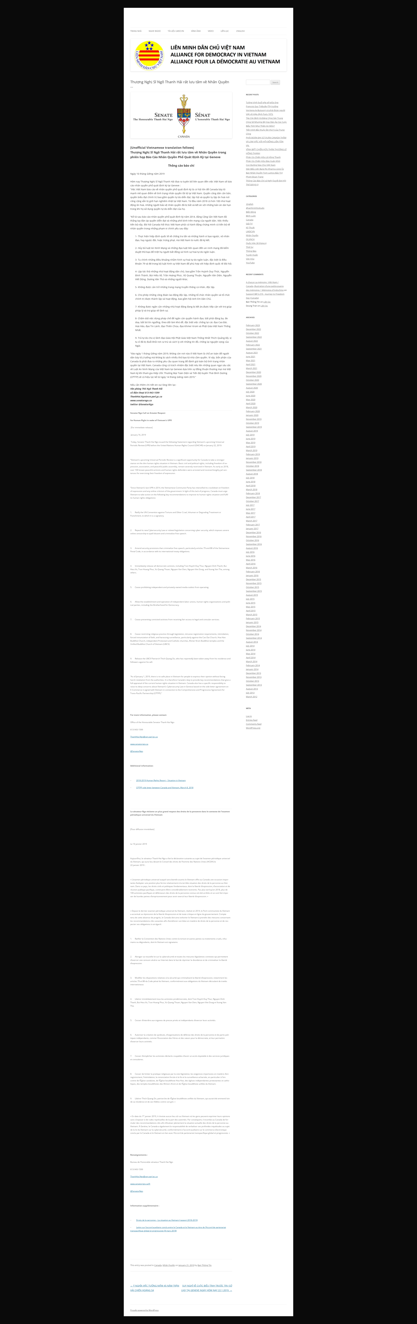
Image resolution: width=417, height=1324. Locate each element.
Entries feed (251, 720)
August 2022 (252, 340)
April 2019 (250, 446)
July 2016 (250, 552)
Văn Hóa (250, 258)
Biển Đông (251, 211)
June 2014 (250, 649)
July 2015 (250, 598)
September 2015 (254, 591)
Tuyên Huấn (252, 254)
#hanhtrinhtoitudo (255, 208)
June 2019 (250, 438)
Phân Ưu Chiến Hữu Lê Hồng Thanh (263, 157)
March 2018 (251, 489)
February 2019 (253, 454)
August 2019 (252, 430)
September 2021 (254, 348)
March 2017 (251, 520)
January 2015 (252, 622)
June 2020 (250, 395)
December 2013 (253, 673)
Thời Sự (249, 247)
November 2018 (253, 462)
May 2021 (250, 360)
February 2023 (253, 325)
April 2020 (250, 403)
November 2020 (253, 376)
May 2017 (250, 512)
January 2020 (252, 415)
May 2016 (250, 559)
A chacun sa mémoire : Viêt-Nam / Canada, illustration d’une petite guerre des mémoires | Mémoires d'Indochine (265, 286)
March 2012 (251, 696)
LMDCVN (139, 16)
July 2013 (250, 692)
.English (240, 31)
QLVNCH (250, 239)
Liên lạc (225, 31)
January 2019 (252, 458)
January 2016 (252, 575)
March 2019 (251, 450)
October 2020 (252, 380)
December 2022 (253, 329)
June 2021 (250, 356)
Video (211, 31)
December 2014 (253, 626)
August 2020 (252, 387)
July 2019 (250, 434)
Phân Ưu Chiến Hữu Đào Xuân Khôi (263, 161)
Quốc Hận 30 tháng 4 (256, 243)
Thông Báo (251, 251)
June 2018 (250, 481)
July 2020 (250, 391)
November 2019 (253, 419)
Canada (158, 1265)
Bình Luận (251, 215)
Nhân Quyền (169, 1265)
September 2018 (254, 469)
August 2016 (252, 548)
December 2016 (253, 532)
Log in (249, 716)
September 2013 (254, 684)
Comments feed (253, 724)
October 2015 (252, 587)
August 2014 (252, 641)
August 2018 (252, 473)
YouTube (250, 262)
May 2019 (250, 442)
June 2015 (250, 602)
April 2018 (250, 485)
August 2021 (252, 352)
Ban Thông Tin (204, 1265)
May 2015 (250, 606)
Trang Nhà (136, 31)
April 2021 (250, 364)
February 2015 (253, 618)
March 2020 (251, 407)
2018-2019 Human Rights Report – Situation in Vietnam (161, 780)
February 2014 (253, 665)
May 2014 (250, 653)
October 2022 (252, 333)
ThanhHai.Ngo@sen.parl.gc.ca (144, 736)
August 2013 (252, 688)
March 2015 (251, 614)
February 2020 (253, 411)
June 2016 (250, 555)
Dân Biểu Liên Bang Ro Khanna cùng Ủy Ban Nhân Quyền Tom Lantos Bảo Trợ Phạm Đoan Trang (265, 172)
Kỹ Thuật (250, 227)
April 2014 (250, 657)
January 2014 (252, 669)
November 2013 (253, 677)
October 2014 (252, 634)
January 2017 (252, 528)
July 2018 (250, 477)
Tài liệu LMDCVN (176, 31)
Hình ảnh (196, 31)
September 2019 (254, 426)
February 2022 (253, 344)
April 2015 (250, 610)
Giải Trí (249, 223)
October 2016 (252, 540)
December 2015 (253, 579)
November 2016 (253, 536)
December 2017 (253, 497)
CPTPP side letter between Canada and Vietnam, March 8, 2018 (164, 787)
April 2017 (250, 516)
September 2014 (254, 638)
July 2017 (250, 505)
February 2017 (253, 524)
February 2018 (253, 493)
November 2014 (253, 630)
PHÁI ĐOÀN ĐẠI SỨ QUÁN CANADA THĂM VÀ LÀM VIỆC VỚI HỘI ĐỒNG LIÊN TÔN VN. (266, 141)
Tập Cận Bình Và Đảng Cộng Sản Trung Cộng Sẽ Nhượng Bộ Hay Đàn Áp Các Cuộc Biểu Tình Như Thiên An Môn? (266, 122)
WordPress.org (253, 727)
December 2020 (253, 372)
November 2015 (253, 583)
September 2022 (254, 337)
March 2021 (251, 368)
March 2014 (251, 661)
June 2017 (250, 509)
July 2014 (250, 645)
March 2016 (251, 567)
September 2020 (254, 383)
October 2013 (252, 681)
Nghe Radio (155, 31)
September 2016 (254, 544)
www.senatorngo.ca (139, 744)
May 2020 (250, 399)
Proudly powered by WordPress (144, 1310)
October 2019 (252, 423)
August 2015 (252, 595)
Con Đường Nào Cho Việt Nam (260, 165)
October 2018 (252, 466)
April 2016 (250, 563)
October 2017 (252, 501)
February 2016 (253, 571)
